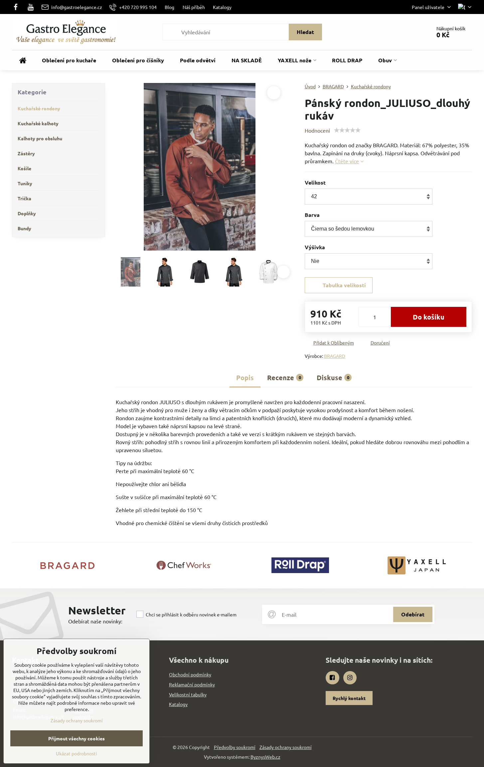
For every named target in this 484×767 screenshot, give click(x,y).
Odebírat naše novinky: (95, 621)
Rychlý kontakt (349, 698)
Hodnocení (317, 130)
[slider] (347, 130)
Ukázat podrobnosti (76, 753)
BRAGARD (334, 356)
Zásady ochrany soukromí (285, 747)
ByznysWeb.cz (265, 757)
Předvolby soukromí (234, 747)
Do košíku (428, 317)
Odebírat (412, 614)
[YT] (31, 7)
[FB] (17, 7)
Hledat (305, 31)
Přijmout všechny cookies (76, 738)
